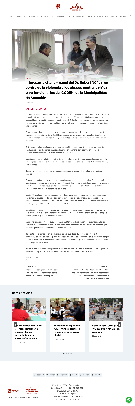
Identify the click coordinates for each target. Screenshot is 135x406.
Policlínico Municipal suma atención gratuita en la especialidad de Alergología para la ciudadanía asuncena (28, 332)
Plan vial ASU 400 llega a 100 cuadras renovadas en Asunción (106, 328)
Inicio (11, 16)
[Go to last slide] (15, 324)
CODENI (28, 78)
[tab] (63, 353)
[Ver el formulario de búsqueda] (130, 16)
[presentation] (29, 309)
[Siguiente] (119, 324)
